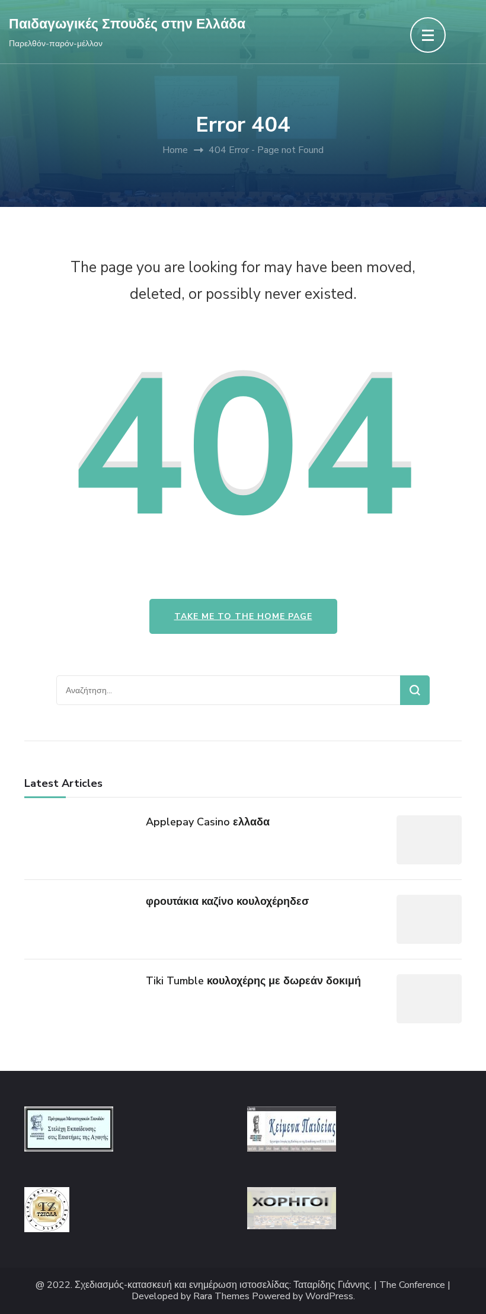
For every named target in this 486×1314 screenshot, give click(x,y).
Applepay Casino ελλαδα (208, 822)
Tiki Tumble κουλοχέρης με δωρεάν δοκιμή (253, 981)
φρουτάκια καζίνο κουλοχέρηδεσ (227, 901)
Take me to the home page (243, 616)
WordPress (329, 1296)
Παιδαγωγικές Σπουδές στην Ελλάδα (127, 24)
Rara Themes (221, 1296)
